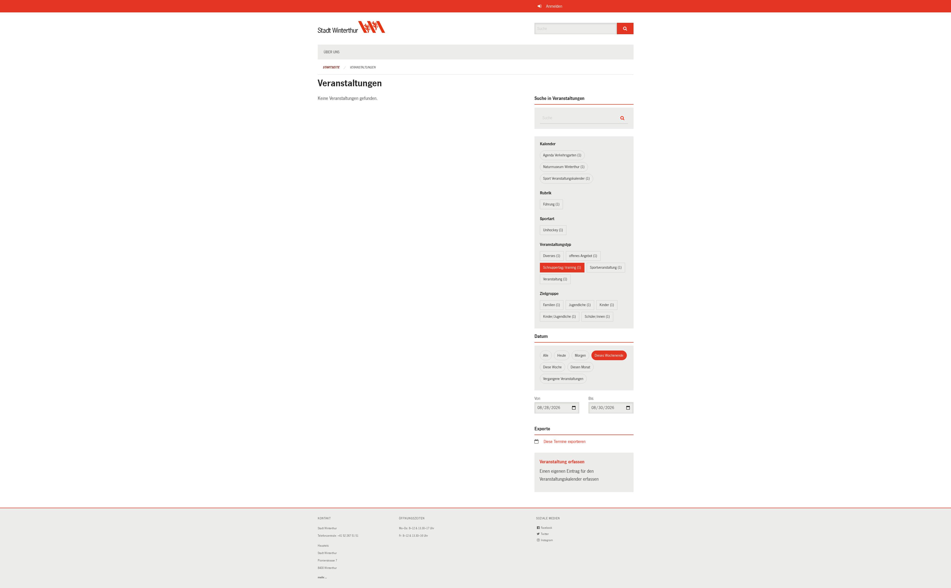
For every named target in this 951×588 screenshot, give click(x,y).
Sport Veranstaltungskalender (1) (566, 178)
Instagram (547, 540)
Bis (590, 398)
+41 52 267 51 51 (348, 535)
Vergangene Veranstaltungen (563, 379)
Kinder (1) (607, 305)
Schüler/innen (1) (597, 317)
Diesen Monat (580, 367)
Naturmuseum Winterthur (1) (563, 167)
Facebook (547, 527)
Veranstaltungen (362, 67)
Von (537, 398)
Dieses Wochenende (609, 355)
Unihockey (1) (553, 230)
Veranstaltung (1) (555, 279)
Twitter (545, 534)
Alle (545, 355)
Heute (561, 355)
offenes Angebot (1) (583, 256)
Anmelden (554, 6)
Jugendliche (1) (580, 305)
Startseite (331, 67)
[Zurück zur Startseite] (351, 31)
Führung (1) (551, 204)
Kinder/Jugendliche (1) (559, 317)
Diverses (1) (551, 256)
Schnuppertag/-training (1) (562, 267)
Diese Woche (552, 367)
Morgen (580, 355)
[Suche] (625, 28)
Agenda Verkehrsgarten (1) (562, 155)
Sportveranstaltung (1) (606, 267)
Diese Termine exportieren (564, 442)
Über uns (332, 52)
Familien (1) (551, 305)
